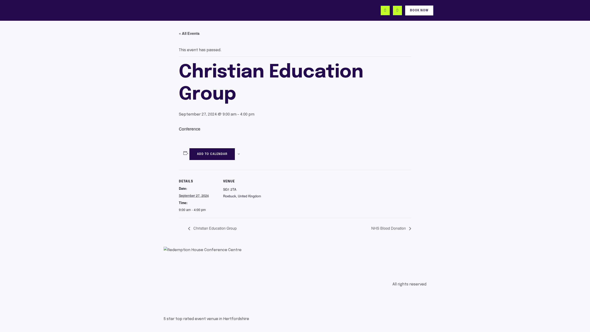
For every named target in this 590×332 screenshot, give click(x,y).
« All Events (189, 33)
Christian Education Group (214, 228)
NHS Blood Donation (389, 228)
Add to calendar (212, 154)
